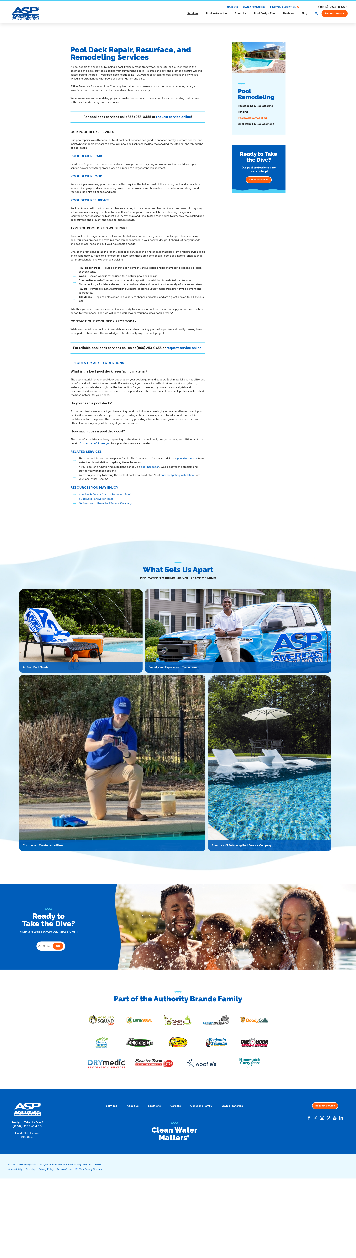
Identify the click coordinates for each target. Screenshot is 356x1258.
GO (58, 945)
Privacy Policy (46, 1169)
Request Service (334, 13)
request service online (173, 117)
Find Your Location (283, 7)
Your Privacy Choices (90, 1169)
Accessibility (15, 1169)
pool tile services (187, 458)
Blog (304, 13)
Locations (154, 1105)
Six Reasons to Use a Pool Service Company (105, 503)
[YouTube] (335, 1118)
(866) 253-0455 (333, 7)
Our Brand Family (201, 1105)
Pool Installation (216, 13)
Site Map (30, 1169)
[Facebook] (309, 1118)
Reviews (288, 13)
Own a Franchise (254, 6)
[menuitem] (193, 13)
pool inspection (150, 466)
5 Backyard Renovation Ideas (96, 498)
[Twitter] (315, 1118)
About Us (240, 13)
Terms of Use (64, 1169)
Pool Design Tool (264, 13)
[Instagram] (322, 1118)
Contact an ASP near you (95, 443)
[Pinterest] (328, 1118)
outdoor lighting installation (177, 475)
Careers (232, 6)
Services (192, 13)
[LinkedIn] (341, 1118)
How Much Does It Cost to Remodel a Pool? (105, 494)
